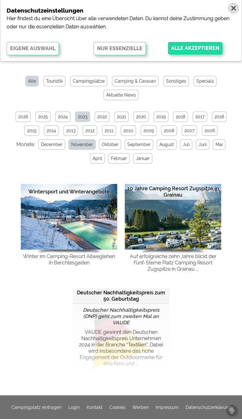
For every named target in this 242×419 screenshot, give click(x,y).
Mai (219, 144)
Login (74, 407)
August (166, 144)
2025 (43, 116)
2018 (180, 116)
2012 (90, 130)
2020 (141, 116)
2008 (169, 130)
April (97, 158)
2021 (121, 116)
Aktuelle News (121, 94)
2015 (32, 130)
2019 (161, 116)
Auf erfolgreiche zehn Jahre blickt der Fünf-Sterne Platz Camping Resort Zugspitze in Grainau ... (173, 262)
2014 (51, 130)
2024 (63, 116)
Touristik (54, 81)
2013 (70, 130)
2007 (189, 130)
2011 (109, 130)
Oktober (110, 144)
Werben (140, 407)
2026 (23, 116)
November (82, 144)
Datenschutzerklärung (208, 407)
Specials (205, 81)
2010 (128, 130)
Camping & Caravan (135, 81)
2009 (148, 130)
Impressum (167, 407)
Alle (32, 81)
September (139, 144)
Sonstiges (176, 81)
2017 (200, 116)
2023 (82, 116)
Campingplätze (89, 81)
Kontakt (94, 407)
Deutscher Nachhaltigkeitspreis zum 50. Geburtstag (121, 296)
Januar (143, 158)
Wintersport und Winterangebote (69, 192)
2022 (102, 116)
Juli (186, 144)
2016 (219, 116)
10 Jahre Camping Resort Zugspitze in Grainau (173, 192)
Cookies (117, 407)
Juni (203, 144)
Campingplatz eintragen (36, 407)
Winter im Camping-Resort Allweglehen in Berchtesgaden (69, 259)
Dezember (51, 144)
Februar (119, 158)
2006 (210, 130)
